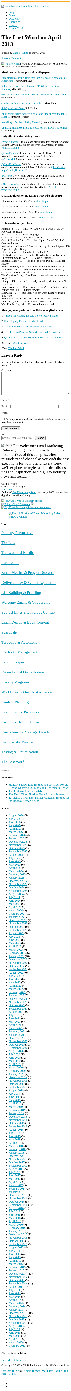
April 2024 (15, 907)
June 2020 (15, 1057)
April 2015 (15, 1260)
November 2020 (18, 1041)
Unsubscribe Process (17, 742)
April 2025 (15, 867)
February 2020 (17, 1070)
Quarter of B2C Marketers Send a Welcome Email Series (33, 337)
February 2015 (17, 1267)
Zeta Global (7, 489)
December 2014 (18, 1273)
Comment (7, 370)
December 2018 (18, 1116)
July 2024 (14, 897)
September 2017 (18, 1165)
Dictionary (15, 18)
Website (5, 412)
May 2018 (15, 1139)
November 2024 (18, 884)
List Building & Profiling (21, 592)
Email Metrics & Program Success (27, 572)
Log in (12, 1373)
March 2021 (16, 1028)
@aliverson (7, 175)
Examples (14, 21)
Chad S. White (20, 52)
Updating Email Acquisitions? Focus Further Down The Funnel (34, 127)
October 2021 (17, 1005)
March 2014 (16, 1303)
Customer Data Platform (20, 722)
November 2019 (18, 1080)
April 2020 (15, 1064)
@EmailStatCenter (11, 164)
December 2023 (18, 920)
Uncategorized (20, 343)
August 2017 (16, 1168)
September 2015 (18, 1244)
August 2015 (16, 1247)
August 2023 (16, 933)
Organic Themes (31, 1371)
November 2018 (18, 1119)
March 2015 (16, 1263)
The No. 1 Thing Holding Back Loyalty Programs (37, 794)
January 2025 (16, 877)
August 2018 (16, 1129)
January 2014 (16, 1309)
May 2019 (15, 1100)
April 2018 (15, 1142)
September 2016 (18, 1204)
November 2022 (18, 962)
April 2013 (15, 1339)
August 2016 (16, 1208)
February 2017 (17, 1188)
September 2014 (18, 1283)
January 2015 (16, 1270)
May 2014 (15, 1296)
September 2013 (18, 1322)
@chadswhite (9, 159)
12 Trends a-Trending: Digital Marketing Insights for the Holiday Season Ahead (39, 799)
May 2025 (15, 864)
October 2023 (17, 926)
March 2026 (16, 831)
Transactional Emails (17, 552)
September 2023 (18, 930)
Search (5, 434)
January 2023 (16, 956)
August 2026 (16, 815)
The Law (8, 543)
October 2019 (17, 1083)
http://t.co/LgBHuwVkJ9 (14, 170)
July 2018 (14, 1132)
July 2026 (14, 818)
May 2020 (15, 1060)
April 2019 (15, 1103)
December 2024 (18, 880)
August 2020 (16, 1051)
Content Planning (15, 702)
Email (5, 406)
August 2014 (16, 1286)
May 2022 (15, 982)
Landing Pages (12, 662)
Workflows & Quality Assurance (26, 692)
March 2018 (16, 1146)
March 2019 (16, 1106)
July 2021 (14, 1015)
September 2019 (18, 1087)
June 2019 (15, 1096)
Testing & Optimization (19, 752)
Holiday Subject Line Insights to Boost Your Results (39, 784)
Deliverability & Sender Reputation (28, 582)
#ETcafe (52, 187)
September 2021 (18, 1008)
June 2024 (15, 900)
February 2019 (17, 1110)
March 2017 (16, 1185)
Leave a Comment (11, 58)
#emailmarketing (10, 147)
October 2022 (17, 966)
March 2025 (16, 871)
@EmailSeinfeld (10, 153)
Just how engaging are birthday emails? (22, 103)
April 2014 (15, 1299)
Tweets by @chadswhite (13, 1360)
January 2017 (16, 1191)
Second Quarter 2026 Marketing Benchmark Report (38, 787)
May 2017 (15, 1178)
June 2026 (15, 822)
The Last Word (16, 348)
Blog (11, 12)
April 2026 (15, 828)
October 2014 (17, 1280)
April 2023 (15, 946)
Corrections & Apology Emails (25, 732)
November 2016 (18, 1198)
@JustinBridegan (10, 184)
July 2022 (14, 975)
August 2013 (16, 1326)
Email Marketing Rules (40, 6)
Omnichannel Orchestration (22, 672)
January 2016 (16, 1231)
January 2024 (16, 916)
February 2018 (17, 1149)
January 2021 (16, 1034)
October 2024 (17, 887)
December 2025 (18, 841)
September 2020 (18, 1047)
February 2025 (17, 874)
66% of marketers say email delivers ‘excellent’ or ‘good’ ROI (33, 94)
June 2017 (15, 1175)
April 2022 (15, 985)
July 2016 (14, 1211)
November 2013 (18, 1316)
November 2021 (18, 1002)
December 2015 (18, 1234)
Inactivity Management (19, 652)
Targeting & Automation (20, 642)
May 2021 (15, 1021)
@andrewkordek (9, 142)
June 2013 (15, 1332)
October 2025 (17, 848)
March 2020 (16, 1067)
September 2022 (18, 969)
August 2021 (16, 1011)
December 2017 (18, 1155)
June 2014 (15, 1293)
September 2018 (18, 1126)
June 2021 (15, 1018)
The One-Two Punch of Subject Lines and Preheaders (32, 332)
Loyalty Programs (15, 682)
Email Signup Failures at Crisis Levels (24, 321)
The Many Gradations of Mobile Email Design (28, 326)
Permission (10, 562)
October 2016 (17, 1201)
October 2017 (17, 1162)
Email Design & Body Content (25, 622)
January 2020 (16, 1074)
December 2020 (18, 1038)
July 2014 (14, 1290)
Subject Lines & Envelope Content (28, 612)
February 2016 (17, 1227)
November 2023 (18, 923)
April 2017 (15, 1182)
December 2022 (18, 959)
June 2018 (15, 1136)
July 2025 (14, 858)
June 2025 (15, 861)
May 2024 (15, 903)
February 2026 (17, 835)
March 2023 (16, 949)
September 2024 (18, 890)
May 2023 (15, 943)
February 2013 (17, 1345)
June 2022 (15, 979)
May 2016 (15, 1218)
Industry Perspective (17, 533)
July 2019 (14, 1093)
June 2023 (15, 939)
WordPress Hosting (52, 1371)
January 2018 (16, 1152)
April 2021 (15, 1024)
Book (12, 15)
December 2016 (18, 1195)
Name (5, 400)
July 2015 (14, 1250)
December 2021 (18, 998)
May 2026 (15, 825)
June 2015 (15, 1254)
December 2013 (18, 1312)
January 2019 (16, 1113)
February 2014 (17, 1306)
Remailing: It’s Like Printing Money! (21, 122)
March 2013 (16, 1342)
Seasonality (10, 632)
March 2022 (16, 988)
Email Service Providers (20, 712)
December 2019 (18, 1077)
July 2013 (14, 1329)
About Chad (16, 28)
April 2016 (15, 1221)
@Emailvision (58, 167)
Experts (13, 25)
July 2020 (14, 1054)
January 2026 (16, 838)
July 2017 (14, 1172)
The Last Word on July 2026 (25, 791)
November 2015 (18, 1237)
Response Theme (10, 1371)
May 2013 (15, 1335)
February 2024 (17, 913)
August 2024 (16, 894)
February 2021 (17, 1031)
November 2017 (18, 1159)
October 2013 (17, 1319)
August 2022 (16, 972)
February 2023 (17, 952)
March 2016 (16, 1224)
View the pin (41, 201)
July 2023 (14, 936)
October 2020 (17, 1044)
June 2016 (15, 1214)
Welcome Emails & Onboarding (26, 602)
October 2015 (17, 1240)
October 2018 (17, 1123)
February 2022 (17, 992)
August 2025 (16, 854)
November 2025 (18, 844)
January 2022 (16, 995)
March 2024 (16, 910)
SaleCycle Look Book (13, 108)
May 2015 (15, 1257)
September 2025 (18, 851)
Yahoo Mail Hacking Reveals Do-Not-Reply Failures (31, 315)
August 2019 (16, 1090)
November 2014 (18, 1276)
